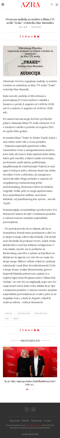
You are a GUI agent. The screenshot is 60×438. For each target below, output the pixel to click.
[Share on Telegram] (35, 36)
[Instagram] (33, 409)
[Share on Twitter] (23, 36)
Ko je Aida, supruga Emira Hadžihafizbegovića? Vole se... (30, 383)
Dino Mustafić (41, 313)
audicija (8, 313)
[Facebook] (26, 409)
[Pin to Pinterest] (26, 36)
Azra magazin (23, 313)
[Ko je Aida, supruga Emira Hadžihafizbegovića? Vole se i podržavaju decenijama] (30, 362)
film (6, 318)
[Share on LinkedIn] (29, 36)
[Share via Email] (38, 36)
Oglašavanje (36, 420)
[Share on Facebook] (20, 36)
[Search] (51, 4)
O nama (47, 420)
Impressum (14, 420)
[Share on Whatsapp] (32, 36)
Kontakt (25, 420)
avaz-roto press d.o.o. (34, 425)
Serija (15, 318)
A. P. (25, 27)
